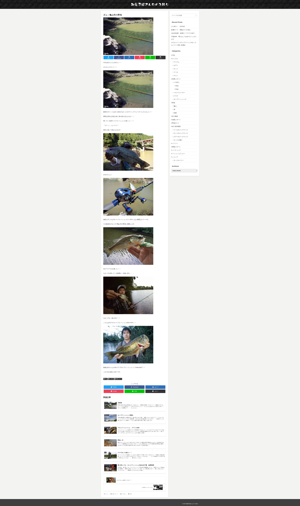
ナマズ (176, 96)
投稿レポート (176, 119)
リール (176, 72)
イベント (175, 143)
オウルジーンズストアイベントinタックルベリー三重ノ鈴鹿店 (183, 44)
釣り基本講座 (176, 126)
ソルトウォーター (179, 92)
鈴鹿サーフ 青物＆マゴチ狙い (181, 30)
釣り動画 (175, 116)
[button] (196, 15)
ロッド (176, 69)
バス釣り (112, 378)
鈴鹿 (175, 113)
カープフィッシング (180, 99)
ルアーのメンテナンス (181, 136)
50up (176, 89)
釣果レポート (119, 378)
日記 (173, 55)
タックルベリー (179, 160)
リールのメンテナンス (181, 130)
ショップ (175, 157)
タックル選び (178, 140)
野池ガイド (175, 123)
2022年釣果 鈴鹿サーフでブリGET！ (183, 33)
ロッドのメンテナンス (181, 133)
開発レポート (176, 147)
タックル (175, 58)
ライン (176, 75)
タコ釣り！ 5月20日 (178, 26)
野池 (173, 103)
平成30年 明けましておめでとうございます (184, 38)
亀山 (175, 106)
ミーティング (176, 150)
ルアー (176, 65)
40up (106, 378)
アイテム (176, 62)
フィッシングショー (178, 153)
